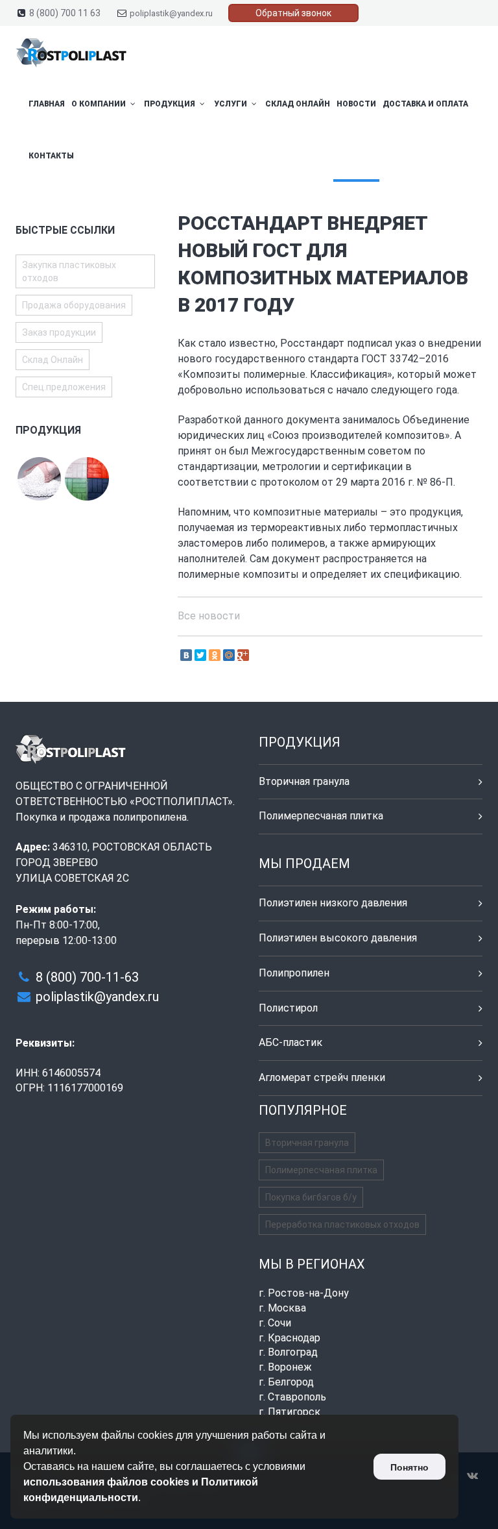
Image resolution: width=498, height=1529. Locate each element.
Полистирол (288, 1008)
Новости (356, 103)
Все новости (209, 616)
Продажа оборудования (74, 305)
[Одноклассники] (214, 655)
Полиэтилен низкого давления (333, 903)
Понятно (409, 1467)
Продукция (170, 103)
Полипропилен (294, 973)
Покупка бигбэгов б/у (311, 1197)
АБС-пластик (290, 1042)
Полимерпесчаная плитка (321, 816)
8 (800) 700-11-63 (87, 977)
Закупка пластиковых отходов (69, 271)
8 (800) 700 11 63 (65, 13)
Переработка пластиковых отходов (342, 1224)
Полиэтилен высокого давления (338, 938)
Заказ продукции (59, 332)
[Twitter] (200, 655)
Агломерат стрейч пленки (322, 1077)
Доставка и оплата (425, 103)
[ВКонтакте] (186, 655)
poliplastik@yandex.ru (171, 13)
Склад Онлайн (297, 103)
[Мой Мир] (229, 655)
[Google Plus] (243, 655)
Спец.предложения (64, 387)
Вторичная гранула (304, 781)
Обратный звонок (293, 13)
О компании (99, 103)
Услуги (231, 103)
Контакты (51, 155)
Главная (47, 103)
